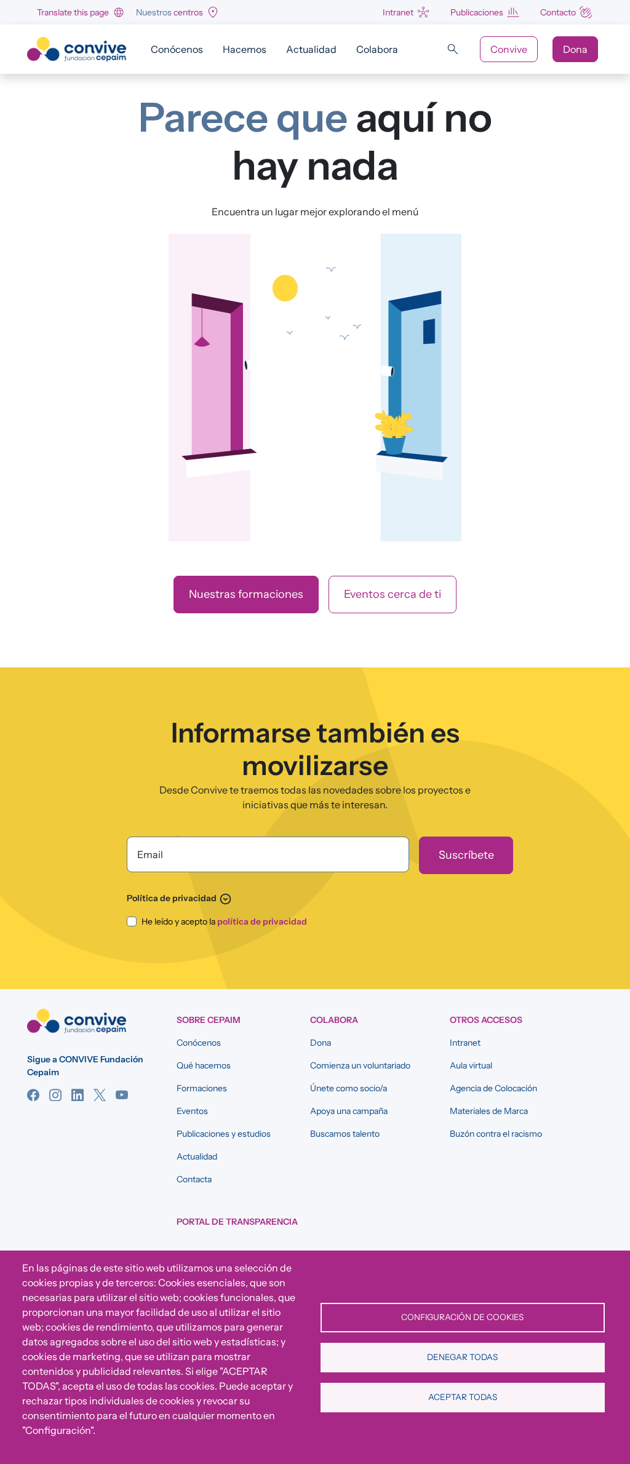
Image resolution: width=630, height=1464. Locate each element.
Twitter (100, 1095)
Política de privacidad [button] (179, 898)
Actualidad (311, 49)
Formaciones (202, 1088)
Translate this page (73, 12)
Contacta (194, 1179)
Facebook (33, 1095)
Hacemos (244, 49)
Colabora (377, 49)
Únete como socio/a (348, 1088)
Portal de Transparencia (237, 1221)
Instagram (55, 1095)
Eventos (192, 1110)
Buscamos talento (345, 1133)
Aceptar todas (462, 1397)
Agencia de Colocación (493, 1088)
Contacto (558, 12)
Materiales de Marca (489, 1110)
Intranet (398, 12)
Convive (508, 49)
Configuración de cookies (462, 1317)
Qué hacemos (204, 1065)
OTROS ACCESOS (486, 1019)
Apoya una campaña (349, 1110)
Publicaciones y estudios (224, 1133)
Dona (575, 49)
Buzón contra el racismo (496, 1133)
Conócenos (177, 49)
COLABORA (334, 1019)
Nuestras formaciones (246, 594)
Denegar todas (462, 1357)
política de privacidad (262, 921)
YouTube (122, 1095)
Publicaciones (476, 12)
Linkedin (77, 1095)
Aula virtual (471, 1065)
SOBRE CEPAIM (209, 1019)
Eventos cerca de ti (392, 594)
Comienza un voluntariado (360, 1065)
